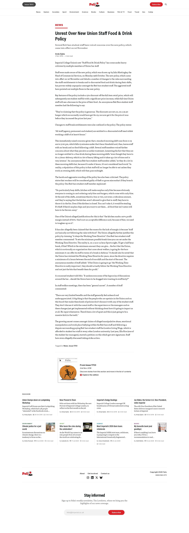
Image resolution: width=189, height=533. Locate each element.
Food (129, 12)
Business (111, 12)
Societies (55, 12)
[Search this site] (166, 4)
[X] (96, 477)
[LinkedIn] (92, 477)
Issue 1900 (29, 4)
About (82, 473)
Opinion (46, 12)
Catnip (150, 12)
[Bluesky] (101, 477)
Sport (64, 12)
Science (85, 12)
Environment (74, 12)
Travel (137, 12)
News (38, 12)
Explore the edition (91, 375)
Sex (143, 12)
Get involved (93, 473)
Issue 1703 (73, 346)
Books (93, 12)
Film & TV (121, 12)
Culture (101, 12)
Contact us (105, 473)
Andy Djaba (60, 54)
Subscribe (156, 4)
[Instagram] (88, 477)
